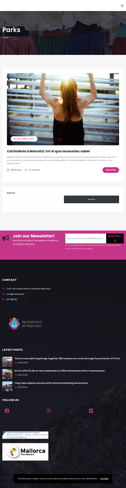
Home (5, 37)
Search (11, 192)
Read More (111, 170)
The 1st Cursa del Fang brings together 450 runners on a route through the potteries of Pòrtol (67, 358)
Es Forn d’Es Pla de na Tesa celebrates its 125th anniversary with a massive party (60, 370)
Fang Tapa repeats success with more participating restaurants (51, 383)
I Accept (104, 478)
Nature (17, 138)
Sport (31, 138)
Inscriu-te (115, 238)
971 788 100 (12, 299)
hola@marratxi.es (15, 294)
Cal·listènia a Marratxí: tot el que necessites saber (48, 151)
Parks (24, 138)
